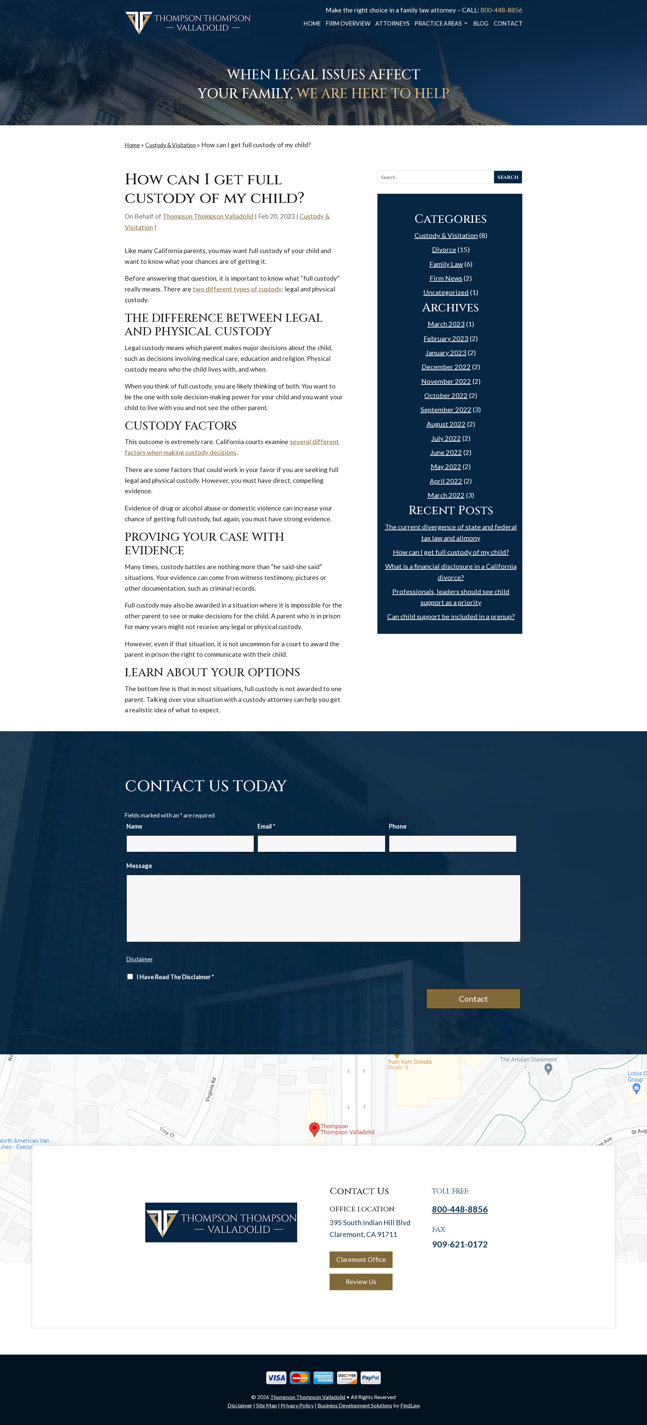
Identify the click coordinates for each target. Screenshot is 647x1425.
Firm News (446, 278)
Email (266, 826)
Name (134, 826)
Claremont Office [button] (361, 1259)
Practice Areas (438, 24)
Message (139, 865)
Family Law (446, 264)
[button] (640, 1376)
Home (312, 24)
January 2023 (446, 352)
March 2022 (446, 495)
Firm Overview (348, 24)
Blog (481, 24)
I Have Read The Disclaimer (175, 976)
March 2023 (446, 324)
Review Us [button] (361, 1281)
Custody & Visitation (446, 235)
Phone (397, 826)
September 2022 (446, 409)
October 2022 (446, 395)
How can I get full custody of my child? (451, 552)
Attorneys (392, 24)
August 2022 (446, 424)
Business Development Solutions (354, 1405)
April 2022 (446, 481)
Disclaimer (139, 959)
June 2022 (446, 452)
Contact (508, 24)
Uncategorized (446, 292)
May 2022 (446, 466)
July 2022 (446, 438)
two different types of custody (237, 289)
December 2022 (446, 367)
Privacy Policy (297, 1405)
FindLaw (410, 1405)
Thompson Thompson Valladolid (208, 216)
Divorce (444, 249)
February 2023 (446, 338)
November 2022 (446, 381)
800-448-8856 (501, 10)
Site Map (266, 1405)
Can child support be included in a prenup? (451, 616)
